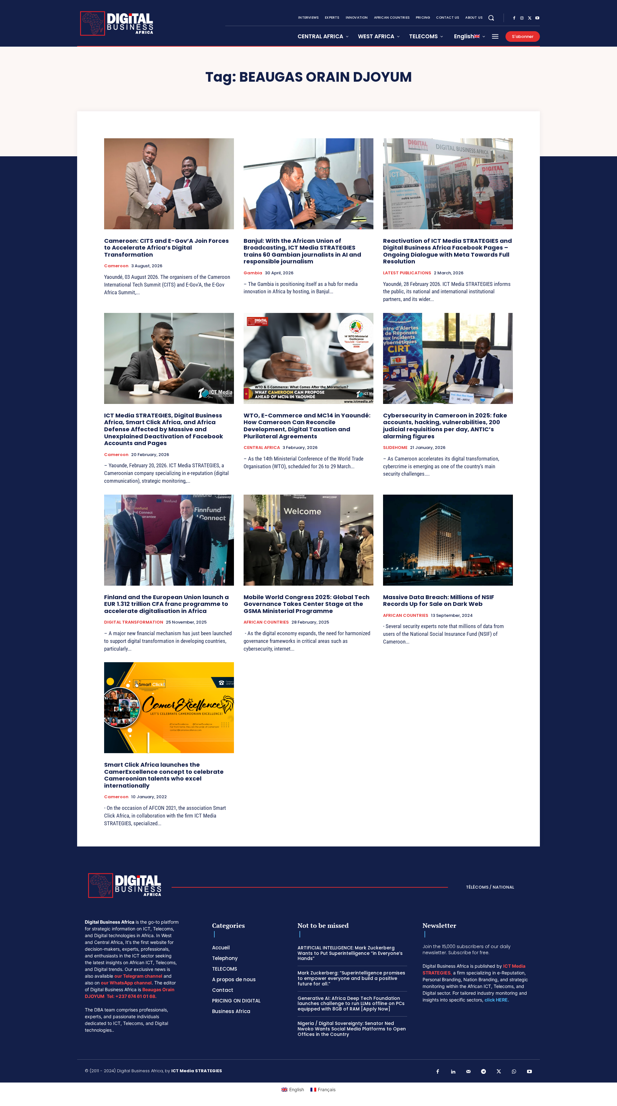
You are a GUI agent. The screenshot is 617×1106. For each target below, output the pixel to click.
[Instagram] (522, 18)
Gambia (253, 273)
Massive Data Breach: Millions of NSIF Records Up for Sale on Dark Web (438, 600)
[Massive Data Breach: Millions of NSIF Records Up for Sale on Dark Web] (448, 540)
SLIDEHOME (395, 447)
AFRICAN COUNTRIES (266, 622)
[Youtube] (537, 18)
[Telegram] (484, 1072)
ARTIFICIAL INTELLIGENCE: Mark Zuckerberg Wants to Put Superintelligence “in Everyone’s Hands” (350, 953)
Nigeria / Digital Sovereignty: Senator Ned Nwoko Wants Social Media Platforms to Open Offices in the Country (352, 1028)
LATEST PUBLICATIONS (407, 273)
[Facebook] (514, 18)
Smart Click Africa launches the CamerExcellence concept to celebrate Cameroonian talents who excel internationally (164, 775)
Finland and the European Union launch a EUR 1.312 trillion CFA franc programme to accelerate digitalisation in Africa (166, 604)
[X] (529, 18)
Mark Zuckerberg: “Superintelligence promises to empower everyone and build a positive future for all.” (351, 978)
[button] (491, 17)
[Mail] (468, 1072)
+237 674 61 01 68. (135, 996)
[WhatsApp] (514, 1072)
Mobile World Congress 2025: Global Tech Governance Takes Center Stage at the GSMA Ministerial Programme (307, 604)
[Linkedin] (453, 1072)
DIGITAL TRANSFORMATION (133, 622)
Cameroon (116, 266)
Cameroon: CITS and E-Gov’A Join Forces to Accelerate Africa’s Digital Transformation (166, 248)
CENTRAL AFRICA (262, 447)
